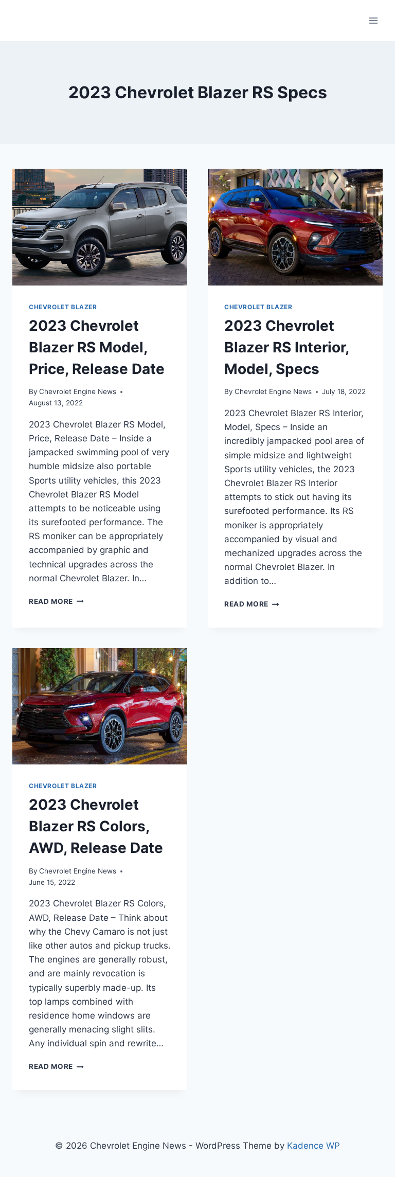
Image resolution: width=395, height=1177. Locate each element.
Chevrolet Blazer (63, 307)
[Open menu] (373, 20)
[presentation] (99, 227)
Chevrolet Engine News (77, 391)
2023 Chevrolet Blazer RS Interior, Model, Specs (286, 347)
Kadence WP (313, 1145)
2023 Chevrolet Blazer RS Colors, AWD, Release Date (96, 826)
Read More (56, 601)
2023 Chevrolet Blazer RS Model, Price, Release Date (97, 347)
